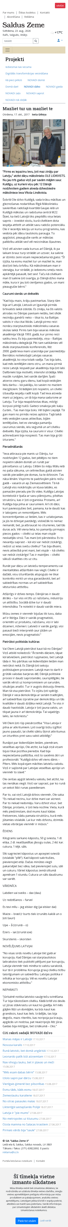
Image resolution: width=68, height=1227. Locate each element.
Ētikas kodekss (27, 12)
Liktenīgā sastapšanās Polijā (21, 1107)
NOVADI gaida (54, 86)
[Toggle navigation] (7, 50)
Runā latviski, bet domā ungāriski (24, 1051)
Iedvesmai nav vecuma (18, 67)
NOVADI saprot (35, 93)
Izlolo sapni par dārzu (17, 1078)
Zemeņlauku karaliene (17, 1095)
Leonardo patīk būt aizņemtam (23, 1056)
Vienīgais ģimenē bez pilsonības (23, 1084)
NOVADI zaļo (13, 93)
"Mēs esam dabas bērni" (18, 1072)
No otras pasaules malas (19, 1101)
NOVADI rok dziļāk (16, 100)
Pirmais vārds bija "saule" (19, 1130)
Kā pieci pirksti (13, 80)
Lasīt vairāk (45, 1220)
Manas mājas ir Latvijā (17, 1039)
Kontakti (45, 12)
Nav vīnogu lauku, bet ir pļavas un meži (28, 1062)
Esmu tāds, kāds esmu (17, 1090)
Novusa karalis (12, 1045)
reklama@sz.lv (11, 1152)
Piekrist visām (27, 1221)
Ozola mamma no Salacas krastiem (25, 1124)
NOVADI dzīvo (32, 86)
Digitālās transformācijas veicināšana (26, 73)
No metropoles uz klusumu (20, 1119)
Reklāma (29, 16)
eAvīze (60, 5)
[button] (60, 40)
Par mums (8, 12)
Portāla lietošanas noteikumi (17, 1160)
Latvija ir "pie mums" (16, 1113)
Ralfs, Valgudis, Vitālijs (15, 34)
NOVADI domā (36, 80)
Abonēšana (13, 16)
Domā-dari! (11, 86)
